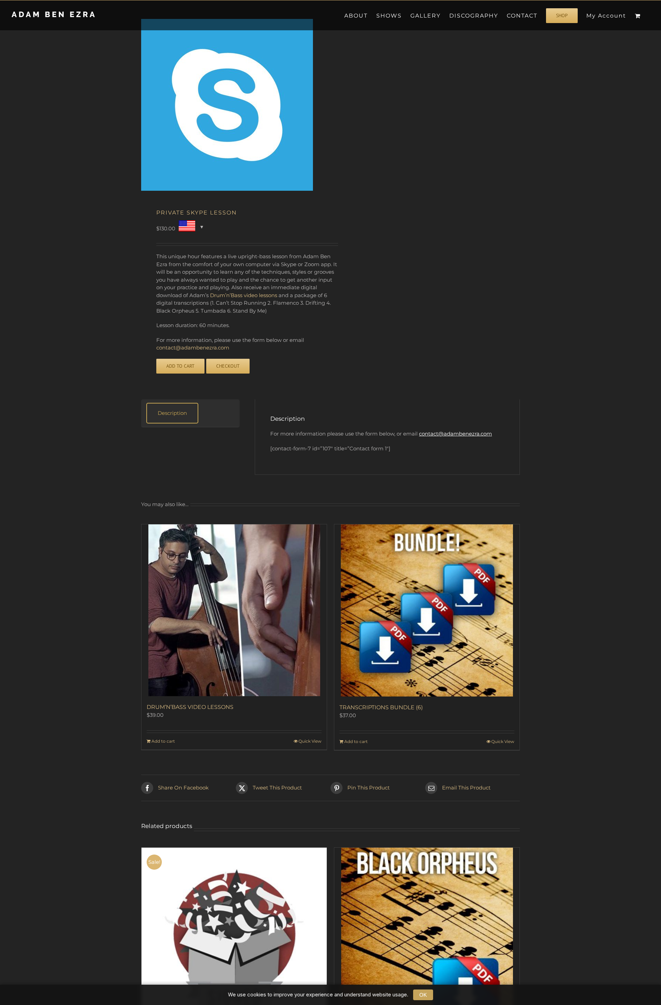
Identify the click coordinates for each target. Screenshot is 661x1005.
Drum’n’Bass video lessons (243, 295)
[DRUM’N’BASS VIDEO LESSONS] (234, 610)
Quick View (310, 741)
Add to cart (180, 366)
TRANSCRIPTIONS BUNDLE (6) (381, 707)
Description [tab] (172, 413)
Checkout (228, 366)
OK (423, 995)
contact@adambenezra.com (192, 347)
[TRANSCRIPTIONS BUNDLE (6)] (427, 610)
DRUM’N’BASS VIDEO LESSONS (190, 707)
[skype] (232, 105)
